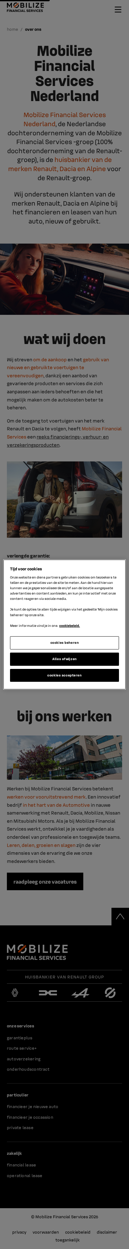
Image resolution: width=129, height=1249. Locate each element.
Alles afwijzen (64, 659)
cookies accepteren (64, 675)
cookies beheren (64, 642)
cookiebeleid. (69, 625)
